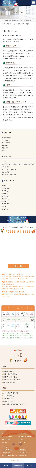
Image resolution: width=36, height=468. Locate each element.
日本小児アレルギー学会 (11, 379)
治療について (6, 140)
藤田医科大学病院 (9, 401)
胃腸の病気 (5, 145)
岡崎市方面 (6, 452)
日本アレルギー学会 (10, 377)
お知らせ (5, 442)
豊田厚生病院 (7, 398)
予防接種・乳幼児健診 (25, 436)
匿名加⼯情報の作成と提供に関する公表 (14, 455)
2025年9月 (5, 191)
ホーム (4, 433)
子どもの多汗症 (6, 172)
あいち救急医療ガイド (11, 393)
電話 (6, 465)
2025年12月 (5, 188)
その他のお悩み (6, 137)
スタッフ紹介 (22, 433)
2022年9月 (5, 206)
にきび (4, 161)
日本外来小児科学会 (10, 374)
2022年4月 (5, 209)
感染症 (4, 150)
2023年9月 (5, 201)
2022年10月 (5, 204)
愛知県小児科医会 (9, 382)
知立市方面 (23, 452)
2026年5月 (5, 185)
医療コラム (21, 442)
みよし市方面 (7, 450)
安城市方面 (23, 450)
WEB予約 (19, 465)
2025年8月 (5, 193)
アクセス (30, 465)
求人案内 (21, 439)
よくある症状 (6, 142)
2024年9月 (5, 196)
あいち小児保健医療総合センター (14, 404)
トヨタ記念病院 (8, 396)
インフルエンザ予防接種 (9, 169)
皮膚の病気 (21, 35)
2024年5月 (5, 198)
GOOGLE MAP (18, 266)
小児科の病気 (6, 439)
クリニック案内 (7, 436)
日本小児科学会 (8, 371)
